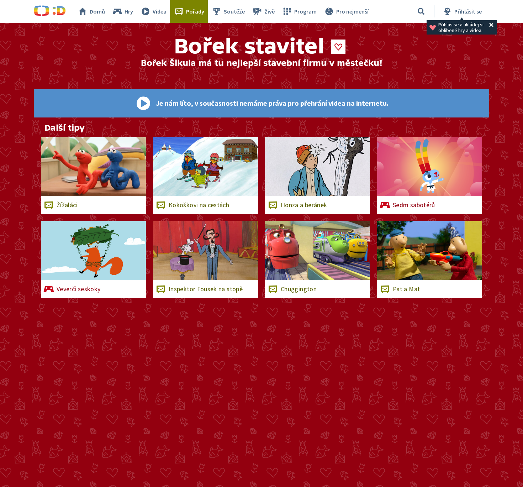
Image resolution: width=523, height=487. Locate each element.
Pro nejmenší (352, 11)
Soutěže (234, 11)
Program (305, 11)
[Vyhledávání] (421, 11)
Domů (97, 11)
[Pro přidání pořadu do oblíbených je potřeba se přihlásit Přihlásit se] (338, 47)
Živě (269, 11)
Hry (129, 11)
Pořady (195, 11)
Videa (160, 11)
